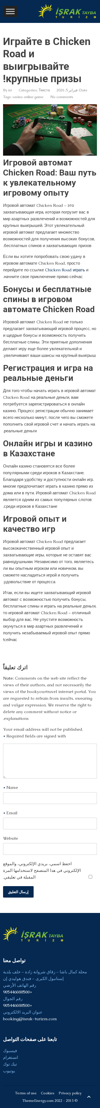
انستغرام (10, 1057)
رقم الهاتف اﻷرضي (19, 985)
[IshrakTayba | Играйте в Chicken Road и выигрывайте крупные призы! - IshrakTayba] (67, 11)
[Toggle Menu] (10, 11)
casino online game (28, 96)
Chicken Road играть (65, 269)
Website (10, 838)
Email (10, 812)
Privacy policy (70, 1093)
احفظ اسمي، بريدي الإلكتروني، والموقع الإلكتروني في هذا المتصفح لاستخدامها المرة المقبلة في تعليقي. (42, 870)
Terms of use (26, 1093)
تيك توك (10, 1064)
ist (10, 90)
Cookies (47, 1093)
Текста (44, 90)
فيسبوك (10, 1050)
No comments (61, 96)
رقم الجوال (12, 998)
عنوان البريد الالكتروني (22, 1012)
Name (10, 787)
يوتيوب (9, 1070)
